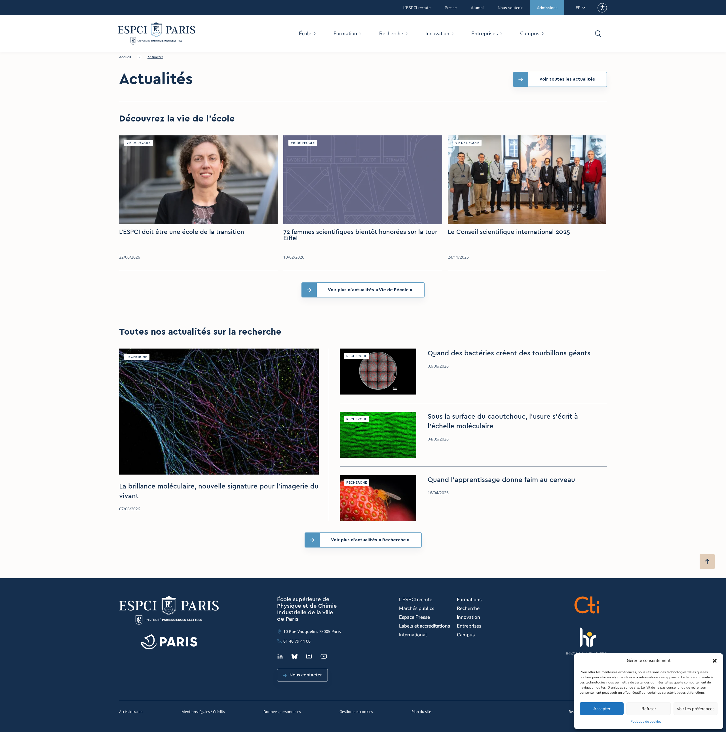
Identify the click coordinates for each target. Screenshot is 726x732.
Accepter (601, 709)
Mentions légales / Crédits (203, 711)
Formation (345, 33)
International (413, 635)
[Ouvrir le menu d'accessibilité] (602, 7)
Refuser (648, 709)
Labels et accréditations (424, 626)
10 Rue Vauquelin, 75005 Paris (312, 631)
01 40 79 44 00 (297, 641)
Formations (469, 599)
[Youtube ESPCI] (323, 656)
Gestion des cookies (356, 711)
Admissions (547, 8)
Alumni (477, 8)
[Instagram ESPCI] (309, 656)
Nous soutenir (510, 8)
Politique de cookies (645, 721)
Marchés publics (416, 608)
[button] (714, 661)
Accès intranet (131, 711)
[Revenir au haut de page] (707, 561)
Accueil (125, 57)
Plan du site (421, 711)
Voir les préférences (695, 709)
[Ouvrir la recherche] (597, 33)
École (305, 33)
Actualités (155, 57)
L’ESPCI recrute (416, 8)
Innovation (437, 33)
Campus (529, 33)
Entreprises (484, 33)
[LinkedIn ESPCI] (280, 656)
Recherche (391, 33)
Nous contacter (306, 675)
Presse (451, 8)
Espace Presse (414, 617)
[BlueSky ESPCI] (294, 656)
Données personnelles (282, 711)
